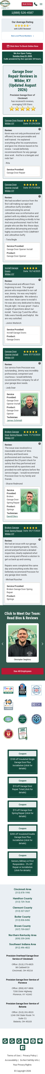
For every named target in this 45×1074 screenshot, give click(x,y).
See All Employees (22, 671)
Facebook (22, 1047)
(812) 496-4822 (22, 947)
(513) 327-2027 (22, 911)
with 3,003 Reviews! (22, 29)
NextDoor (26, 1041)
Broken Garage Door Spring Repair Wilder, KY (13, 435)
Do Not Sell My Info (29, 1060)
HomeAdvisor (40, 1041)
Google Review (5, 1041)
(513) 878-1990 (22, 892)
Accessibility (11, 1060)
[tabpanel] (22, 642)
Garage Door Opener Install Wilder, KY (11, 187)
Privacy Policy (29, 1055)
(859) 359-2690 (22, 938)
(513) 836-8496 (22, 920)
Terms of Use (13, 1055)
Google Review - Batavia (12, 1041)
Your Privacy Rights (22, 1064)
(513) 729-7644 (22, 902)
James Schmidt (14, 420)
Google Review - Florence (19, 1041)
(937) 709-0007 (22, 929)
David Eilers (12, 516)
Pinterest (33, 1041)
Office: (22, 964)
